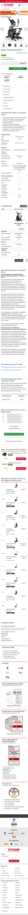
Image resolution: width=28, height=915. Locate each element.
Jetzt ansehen (18, 260)
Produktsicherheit (7, 108)
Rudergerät (17, 885)
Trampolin (17, 887)
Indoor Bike (4, 892)
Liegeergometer (18, 895)
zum (5, 856)
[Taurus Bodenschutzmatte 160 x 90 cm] (4, 454)
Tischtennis (4, 890)
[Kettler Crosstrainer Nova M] (16, 579)
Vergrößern (23, 206)
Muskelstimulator (6, 907)
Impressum (17, 870)
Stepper (4, 900)
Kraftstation (5, 887)
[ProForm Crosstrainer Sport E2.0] (16, 553)
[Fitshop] (9, 5)
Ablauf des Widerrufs (19, 875)
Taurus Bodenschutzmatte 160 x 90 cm (17, 453)
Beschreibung (6, 92)
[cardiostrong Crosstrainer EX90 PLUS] (16, 525)
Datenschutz (17, 868)
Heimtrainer (4, 897)
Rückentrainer (5, 905)
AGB (3, 868)
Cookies (3, 870)
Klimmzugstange (18, 905)
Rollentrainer (18, 897)
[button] (3, 45)
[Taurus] (10, 547)
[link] (7, 668)
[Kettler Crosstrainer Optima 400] (16, 499)
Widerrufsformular (6, 875)
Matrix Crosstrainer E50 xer (19, 224)
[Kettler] (10, 506)
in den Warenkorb (18, 68)
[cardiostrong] (10, 493)
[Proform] (10, 561)
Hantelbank (17, 890)
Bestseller (5, 106)
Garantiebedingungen (8, 97)
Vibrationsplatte (18, 907)
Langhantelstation (19, 900)
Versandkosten (5, 873)
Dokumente (6, 94)
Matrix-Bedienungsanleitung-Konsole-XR (12, 370)
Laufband (4, 885)
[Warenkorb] (26, 5)
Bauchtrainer (18, 902)
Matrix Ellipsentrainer (6, 9)
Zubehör (5, 103)
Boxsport (4, 895)
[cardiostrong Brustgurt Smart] (4, 464)
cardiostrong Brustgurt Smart (15, 462)
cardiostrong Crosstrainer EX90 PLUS (10, 530)
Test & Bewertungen (8, 100)
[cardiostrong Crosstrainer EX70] (16, 592)
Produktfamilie (6, 89)
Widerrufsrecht (18, 873)
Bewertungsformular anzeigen (14, 434)
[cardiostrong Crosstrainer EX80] (16, 485)
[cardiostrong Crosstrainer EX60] (16, 512)
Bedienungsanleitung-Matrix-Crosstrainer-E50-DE (14, 367)
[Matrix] (6, 17)
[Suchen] (22, 5)
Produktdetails (6, 86)
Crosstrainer (5, 882)
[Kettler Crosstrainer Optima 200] (16, 566)
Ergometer (17, 882)
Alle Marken (4, 911)
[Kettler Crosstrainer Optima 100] (16, 605)
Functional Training (6, 902)
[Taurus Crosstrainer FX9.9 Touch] (16, 540)
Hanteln (17, 892)
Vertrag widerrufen (14, 861)
